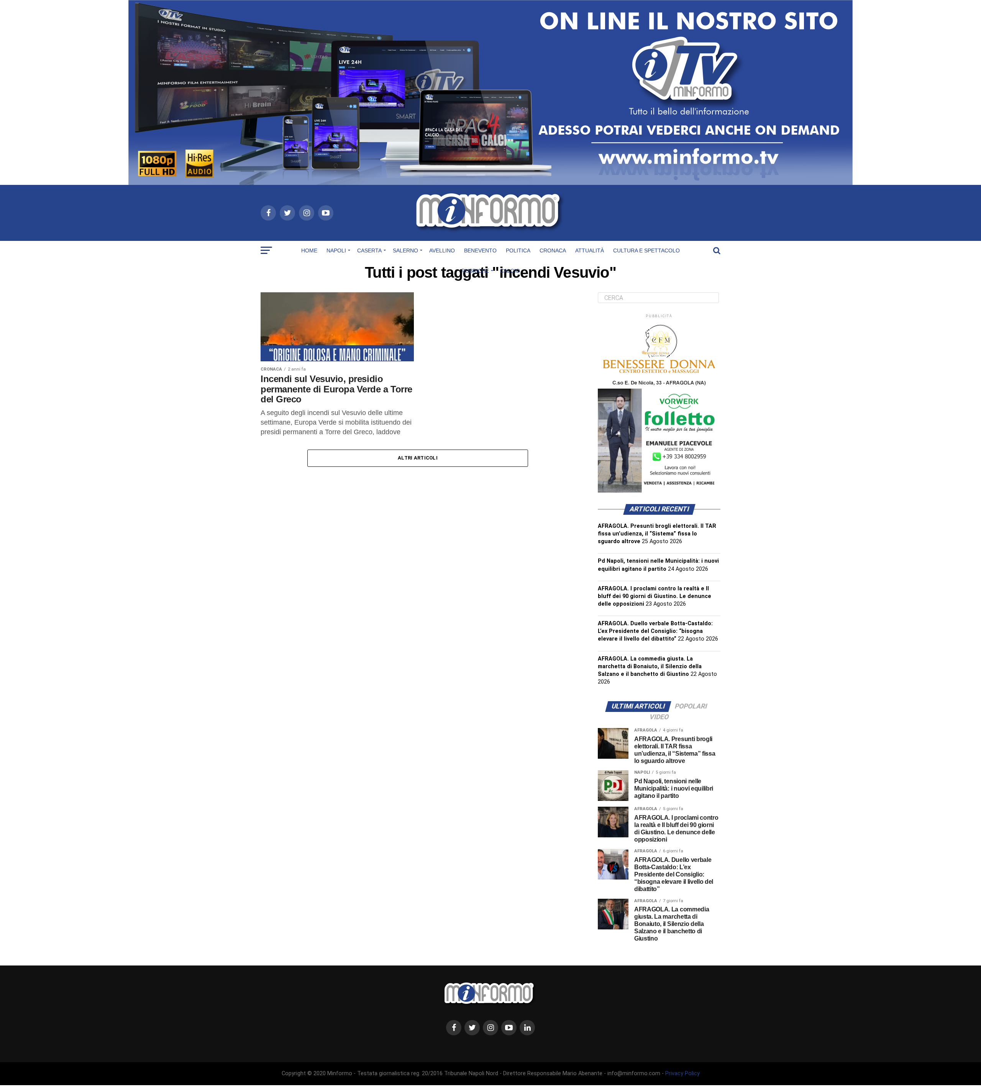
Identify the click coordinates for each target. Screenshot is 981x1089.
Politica (518, 250)
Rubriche (475, 271)
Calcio (510, 271)
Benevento (480, 250)
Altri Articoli (418, 458)
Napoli (336, 250)
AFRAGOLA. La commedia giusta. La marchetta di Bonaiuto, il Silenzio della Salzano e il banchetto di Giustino (650, 666)
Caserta (369, 250)
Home (309, 250)
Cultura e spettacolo (646, 250)
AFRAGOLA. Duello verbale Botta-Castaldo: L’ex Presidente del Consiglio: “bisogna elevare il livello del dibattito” (655, 631)
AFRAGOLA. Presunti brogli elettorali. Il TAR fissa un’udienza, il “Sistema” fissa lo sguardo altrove (657, 534)
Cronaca (553, 250)
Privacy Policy (682, 1073)
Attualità (589, 250)
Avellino (442, 250)
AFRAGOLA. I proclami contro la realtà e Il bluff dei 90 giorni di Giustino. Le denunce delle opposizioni (654, 596)
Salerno (405, 250)
